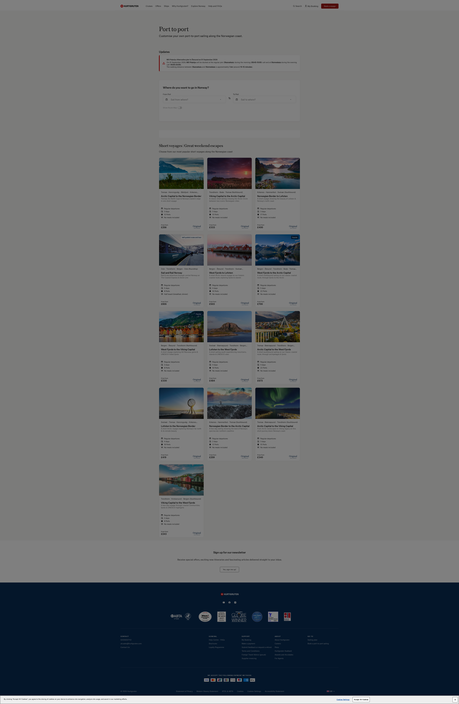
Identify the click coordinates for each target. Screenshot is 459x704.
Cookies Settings (343, 699)
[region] (229, 700)
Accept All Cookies (361, 699)
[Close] (455, 699)
